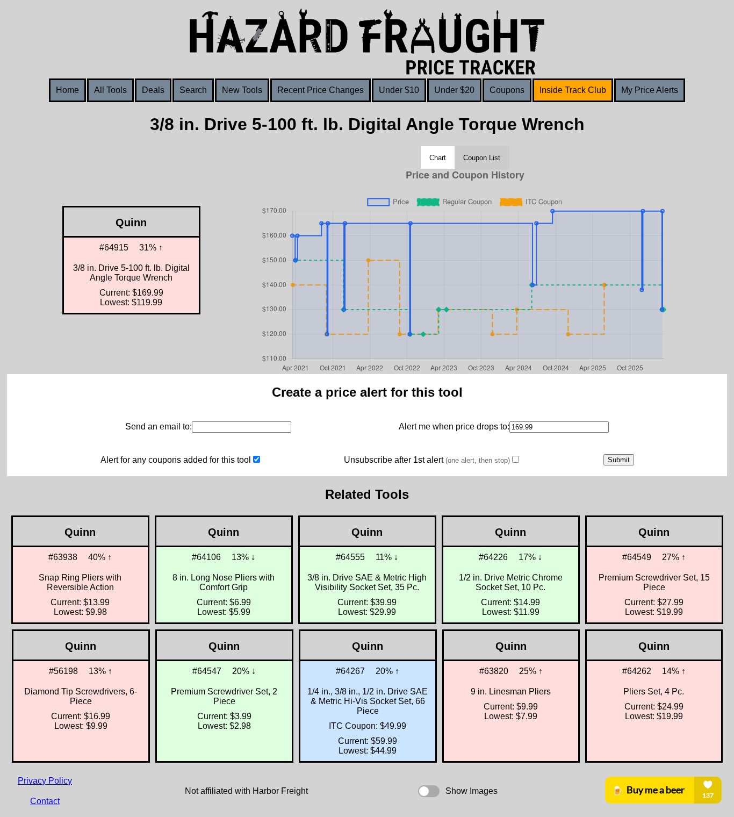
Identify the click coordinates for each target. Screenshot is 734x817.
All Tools (110, 90)
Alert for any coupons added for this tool (175, 459)
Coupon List (481, 158)
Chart (437, 158)
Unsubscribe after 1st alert (427, 459)
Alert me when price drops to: (454, 426)
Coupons (507, 90)
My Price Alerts (649, 90)
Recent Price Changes (320, 90)
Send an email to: (158, 426)
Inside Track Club (572, 90)
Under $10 (399, 90)
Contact (45, 801)
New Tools (242, 90)
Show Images (471, 791)
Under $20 (454, 90)
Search (193, 90)
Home (67, 90)
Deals (153, 90)
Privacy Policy (45, 780)
